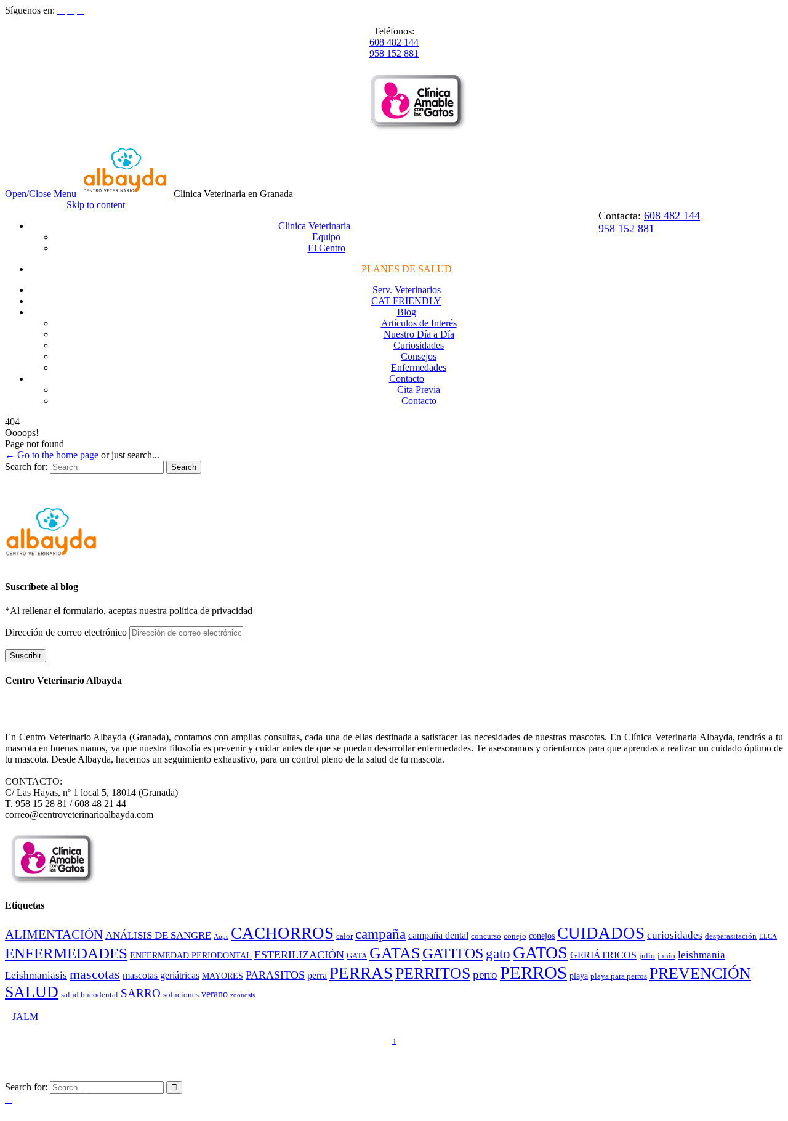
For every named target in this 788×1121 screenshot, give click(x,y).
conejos (542, 936)
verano (214, 994)
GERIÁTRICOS (603, 955)
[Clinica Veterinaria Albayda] (126, 193)
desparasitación (731, 936)
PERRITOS (432, 973)
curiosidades (674, 935)
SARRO (141, 993)
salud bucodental (89, 994)
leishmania (701, 955)
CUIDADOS (601, 933)
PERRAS (361, 973)
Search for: (26, 466)
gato (498, 953)
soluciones (181, 994)
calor (344, 936)
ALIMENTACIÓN (54, 934)
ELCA (768, 936)
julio (647, 956)
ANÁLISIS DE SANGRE (158, 935)
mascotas (95, 974)
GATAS (394, 953)
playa (578, 976)
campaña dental (438, 935)
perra (317, 975)
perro (485, 974)
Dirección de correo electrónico (67, 632)
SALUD (31, 992)
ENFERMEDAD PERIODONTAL (191, 955)
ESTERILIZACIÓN (299, 955)
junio (666, 956)
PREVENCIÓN (700, 973)
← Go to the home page (51, 455)
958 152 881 (394, 53)
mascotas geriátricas (161, 975)
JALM (25, 1016)
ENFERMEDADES (66, 953)
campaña (380, 934)
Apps (221, 936)
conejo (515, 936)
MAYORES (222, 976)
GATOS (540, 952)
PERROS (533, 972)
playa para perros (618, 976)
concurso (486, 936)
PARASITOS (275, 975)
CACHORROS (282, 933)
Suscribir (25, 655)
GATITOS (452, 953)
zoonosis (242, 995)
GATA (357, 956)
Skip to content (95, 205)
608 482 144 (394, 42)
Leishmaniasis (36, 975)
